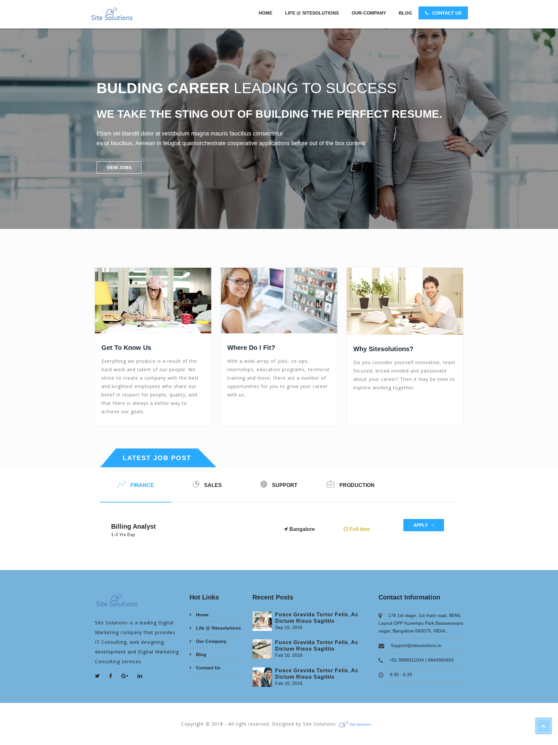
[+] (262, 621)
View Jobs (119, 167)
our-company (369, 13)
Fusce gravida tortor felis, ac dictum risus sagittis (316, 618)
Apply (421, 525)
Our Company (211, 641)
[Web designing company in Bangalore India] (357, 724)
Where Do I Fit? (251, 347)
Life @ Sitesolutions (312, 13)
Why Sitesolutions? (383, 348)
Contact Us (446, 13)
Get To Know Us (126, 347)
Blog (405, 13)
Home (265, 13)
